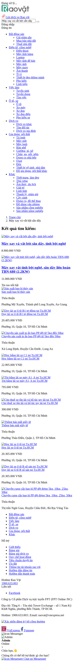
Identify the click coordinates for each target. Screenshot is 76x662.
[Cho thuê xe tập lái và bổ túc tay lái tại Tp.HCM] (31, 399)
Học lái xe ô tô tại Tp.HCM (17, 447)
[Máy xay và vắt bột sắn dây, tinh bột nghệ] (27, 236)
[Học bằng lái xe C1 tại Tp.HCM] (21, 355)
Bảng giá (14, 550)
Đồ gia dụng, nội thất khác (31, 170)
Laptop (20, 57)
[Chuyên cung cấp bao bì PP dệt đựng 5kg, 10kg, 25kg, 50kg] (38, 492)
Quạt (19, 160)
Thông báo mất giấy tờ (14, 425)
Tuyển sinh (22, 90)
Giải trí (20, 187)
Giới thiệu (14, 547)
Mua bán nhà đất (26, 40)
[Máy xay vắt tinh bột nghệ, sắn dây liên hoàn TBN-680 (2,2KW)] (38, 260)
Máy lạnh (21, 144)
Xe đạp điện (23, 114)
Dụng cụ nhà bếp (26, 157)
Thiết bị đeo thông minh (30, 77)
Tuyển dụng (23, 94)
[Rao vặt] (15, 12)
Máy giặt (21, 140)
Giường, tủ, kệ (24, 150)
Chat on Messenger (34, 658)
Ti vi (19, 74)
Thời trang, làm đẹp (27, 177)
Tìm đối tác (23, 127)
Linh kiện (21, 84)
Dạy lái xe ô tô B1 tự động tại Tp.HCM (24, 314)
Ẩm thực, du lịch (26, 184)
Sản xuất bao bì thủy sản (15, 291)
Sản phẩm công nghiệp (29, 207)
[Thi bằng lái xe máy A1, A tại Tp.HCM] (25, 377)
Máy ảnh (21, 64)
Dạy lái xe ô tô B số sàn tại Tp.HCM (22, 469)
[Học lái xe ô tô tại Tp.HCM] (19, 444)
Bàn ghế (21, 147)
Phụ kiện (21, 80)
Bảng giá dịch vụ (19, 553)
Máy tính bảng (24, 54)
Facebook (14, 593)
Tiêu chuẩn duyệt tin (21, 560)
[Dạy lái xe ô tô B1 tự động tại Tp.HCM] (26, 310)
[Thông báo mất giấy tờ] (16, 422)
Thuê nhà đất (24, 44)
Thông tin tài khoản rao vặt (24, 567)
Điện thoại (22, 50)
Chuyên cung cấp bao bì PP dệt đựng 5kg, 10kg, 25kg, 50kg (36, 495)
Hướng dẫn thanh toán (22, 573)
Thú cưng (22, 180)
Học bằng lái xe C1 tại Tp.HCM (20, 358)
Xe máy (20, 107)
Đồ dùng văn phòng (28, 204)
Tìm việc (21, 97)
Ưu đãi (13, 563)
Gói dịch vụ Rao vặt (17, 17)
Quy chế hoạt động (20, 557)
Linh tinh (21, 190)
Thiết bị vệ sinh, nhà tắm (30, 167)
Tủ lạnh (20, 137)
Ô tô (18, 104)
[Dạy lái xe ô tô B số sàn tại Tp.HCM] (24, 466)
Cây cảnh (21, 197)
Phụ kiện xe (23, 117)
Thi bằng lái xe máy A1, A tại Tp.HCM (24, 380)
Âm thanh (22, 70)
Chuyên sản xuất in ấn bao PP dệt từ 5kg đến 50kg (31, 336)
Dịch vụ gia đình (26, 130)
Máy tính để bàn (25, 60)
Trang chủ (15, 217)
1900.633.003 (9, 583)
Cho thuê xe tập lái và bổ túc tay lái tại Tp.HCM (29, 403)
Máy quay (22, 67)
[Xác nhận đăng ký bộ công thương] (23, 621)
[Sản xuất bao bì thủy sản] (17, 288)
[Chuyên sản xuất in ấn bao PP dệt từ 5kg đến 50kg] (32, 333)
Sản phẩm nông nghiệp (29, 211)
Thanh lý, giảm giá (27, 194)
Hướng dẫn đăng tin (20, 570)
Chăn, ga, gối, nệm (27, 154)
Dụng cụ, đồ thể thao (28, 200)
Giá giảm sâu (24, 37)
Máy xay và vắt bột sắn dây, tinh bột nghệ (33, 244)
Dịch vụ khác (24, 124)
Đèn (18, 164)
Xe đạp (20, 110)
